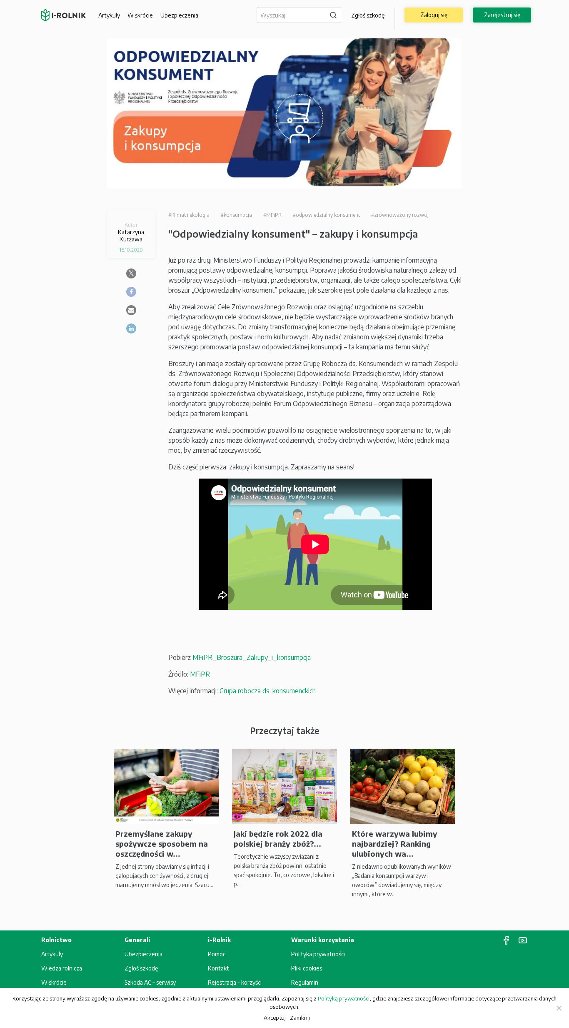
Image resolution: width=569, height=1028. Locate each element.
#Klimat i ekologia (189, 215)
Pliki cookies (306, 968)
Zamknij (300, 1017)
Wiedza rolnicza (61, 968)
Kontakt (218, 968)
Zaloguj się (433, 14)
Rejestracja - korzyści (235, 982)
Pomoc (216, 954)
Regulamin (304, 982)
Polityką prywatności (343, 998)
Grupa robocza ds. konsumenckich (268, 691)
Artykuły (109, 15)
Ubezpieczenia (143, 954)
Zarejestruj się (502, 14)
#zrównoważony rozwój (400, 215)
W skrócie (140, 15)
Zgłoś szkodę (367, 15)
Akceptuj (275, 1017)
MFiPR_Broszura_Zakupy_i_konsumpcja (251, 657)
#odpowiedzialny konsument (326, 215)
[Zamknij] (558, 1008)
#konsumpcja (236, 215)
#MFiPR (272, 215)
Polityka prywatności (318, 954)
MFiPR (200, 674)
